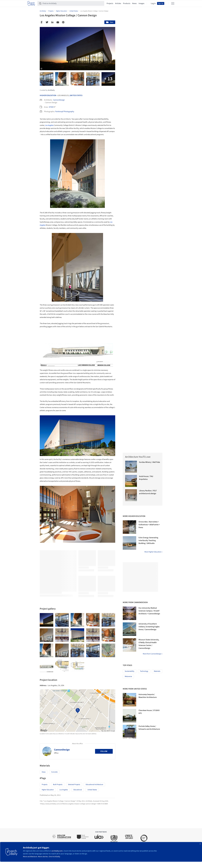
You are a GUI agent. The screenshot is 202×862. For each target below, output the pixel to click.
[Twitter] (47, 22)
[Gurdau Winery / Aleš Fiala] (131, 467)
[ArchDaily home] (31, 3)
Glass (44, 772)
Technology (144, 671)
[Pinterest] (63, 22)
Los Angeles (49, 125)
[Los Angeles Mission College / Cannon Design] (46, 620)
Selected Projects (74, 784)
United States (76, 95)
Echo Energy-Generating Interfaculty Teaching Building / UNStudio (148, 540)
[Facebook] (41, 22)
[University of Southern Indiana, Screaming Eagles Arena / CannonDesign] (129, 629)
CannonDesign (59, 100)
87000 (51, 107)
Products (126, 3)
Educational (77, 790)
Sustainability (129, 671)
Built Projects (57, 784)
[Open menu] (173, 3)
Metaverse (128, 676)
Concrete (54, 772)
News (134, 3)
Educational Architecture (94, 784)
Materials (157, 671)
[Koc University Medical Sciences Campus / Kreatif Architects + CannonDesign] (129, 613)
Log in (153, 3)
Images (141, 3)
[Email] (58, 22)
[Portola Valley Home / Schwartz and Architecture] (129, 731)
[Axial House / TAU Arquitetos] (131, 481)
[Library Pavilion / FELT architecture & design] (131, 495)
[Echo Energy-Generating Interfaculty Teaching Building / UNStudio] (129, 543)
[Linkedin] (52, 22)
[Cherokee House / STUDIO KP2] (129, 715)
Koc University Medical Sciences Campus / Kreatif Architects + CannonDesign (149, 611)
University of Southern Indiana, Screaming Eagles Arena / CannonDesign (149, 627)
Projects (110, 3)
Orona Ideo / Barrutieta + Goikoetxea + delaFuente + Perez (149, 524)
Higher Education (48, 95)
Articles (118, 3)
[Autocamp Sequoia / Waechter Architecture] (129, 699)
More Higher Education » (153, 552)
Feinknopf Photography (64, 111)
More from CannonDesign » (152, 654)
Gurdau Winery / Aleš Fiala (149, 462)
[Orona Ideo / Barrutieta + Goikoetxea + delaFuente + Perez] (129, 527)
